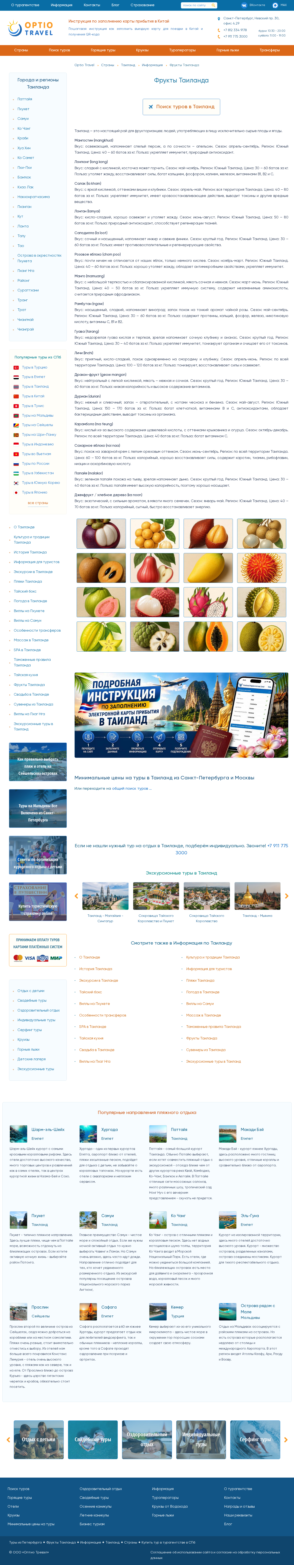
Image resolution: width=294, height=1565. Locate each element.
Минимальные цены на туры (31, 1524)
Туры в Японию (34, 492)
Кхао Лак (25, 187)
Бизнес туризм (92, 1524)
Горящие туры (103, 50)
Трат (21, 310)
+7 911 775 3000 (235, 36)
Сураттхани (28, 290)
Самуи (23, 119)
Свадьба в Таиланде (31, 694)
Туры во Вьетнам (36, 454)
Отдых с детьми (30, 991)
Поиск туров (59, 50)
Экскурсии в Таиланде (33, 572)
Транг (22, 300)
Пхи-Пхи (24, 168)
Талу (21, 236)
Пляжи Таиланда (28, 582)
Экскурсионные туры (35, 1069)
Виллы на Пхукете (29, 611)
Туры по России (35, 464)
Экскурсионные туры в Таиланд (33, 726)
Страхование (143, 5)
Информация (61, 5)
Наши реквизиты (238, 1515)
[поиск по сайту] (213, 5)
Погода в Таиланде (30, 601)
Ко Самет (25, 158)
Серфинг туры (29, 1030)
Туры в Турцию (34, 367)
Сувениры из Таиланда (33, 704)
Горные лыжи (228, 50)
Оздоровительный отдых (38, 1010)
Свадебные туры (31, 1001)
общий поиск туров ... (132, 789)
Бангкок (24, 177)
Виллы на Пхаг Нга (29, 714)
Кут (20, 216)
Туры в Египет (33, 377)
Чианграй (25, 329)
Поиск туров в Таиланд (185, 106)
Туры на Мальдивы (37, 416)
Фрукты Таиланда (29, 685)
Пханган (24, 207)
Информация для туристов (36, 562)
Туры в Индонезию (38, 444)
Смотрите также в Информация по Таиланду (181, 943)
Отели (13, 1507)
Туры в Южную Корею (41, 483)
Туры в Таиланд (35, 387)
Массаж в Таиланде (31, 640)
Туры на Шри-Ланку (39, 435)
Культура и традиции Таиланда (32, 540)
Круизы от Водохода (170, 1507)
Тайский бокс (25, 591)
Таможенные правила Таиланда (32, 662)
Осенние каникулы (95, 1507)
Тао (20, 246)
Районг (23, 281)
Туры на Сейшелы (37, 425)
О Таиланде (24, 527)
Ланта (23, 226)
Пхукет (23, 109)
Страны (21, 50)
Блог (115, 5)
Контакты (92, 5)
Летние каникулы (94, 1515)
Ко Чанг (23, 129)
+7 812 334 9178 (235, 30)
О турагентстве (25, 5)
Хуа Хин (24, 148)
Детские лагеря (31, 1059)
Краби (22, 138)
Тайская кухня (26, 675)
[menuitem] (25, 5)
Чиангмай (25, 320)
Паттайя (24, 99)
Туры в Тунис (33, 406)
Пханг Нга (25, 271)
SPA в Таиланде (27, 650)
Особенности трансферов (37, 630)
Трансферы (270, 50)
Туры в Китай (33, 396)
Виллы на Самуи (27, 621)
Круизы (142, 50)
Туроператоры (182, 50)
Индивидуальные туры (36, 1020)
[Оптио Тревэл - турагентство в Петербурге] (30, 28)
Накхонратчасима (33, 197)
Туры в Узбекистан (38, 473)
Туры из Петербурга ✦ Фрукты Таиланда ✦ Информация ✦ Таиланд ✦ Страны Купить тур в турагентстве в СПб (102, 1542)
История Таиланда (30, 552)
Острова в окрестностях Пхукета (39, 258)
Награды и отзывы (239, 1507)
